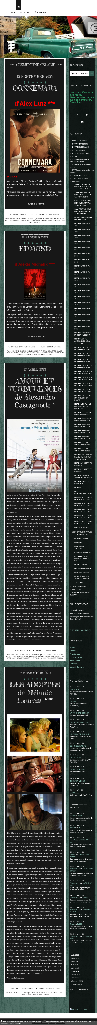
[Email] (18, 5)
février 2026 (75, 974)
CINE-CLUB (78, 542)
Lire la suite (36, 204)
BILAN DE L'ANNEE (81, 538)
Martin (72, 816)
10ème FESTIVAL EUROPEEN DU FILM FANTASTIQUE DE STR (82, 186)
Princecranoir (75, 869)
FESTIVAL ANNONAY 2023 (82, 316)
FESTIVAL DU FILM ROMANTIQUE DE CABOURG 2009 (83, 406)
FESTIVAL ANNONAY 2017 (82, 285)
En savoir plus (17, 1023)
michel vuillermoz (48, 658)
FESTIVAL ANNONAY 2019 (82, 297)
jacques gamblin (12, 220)
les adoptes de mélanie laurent (24, 992)
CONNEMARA (35, 88)
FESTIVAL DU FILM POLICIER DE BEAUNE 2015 (83, 379)
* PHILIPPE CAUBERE (79, 141)
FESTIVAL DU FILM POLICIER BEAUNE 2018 (83, 360)
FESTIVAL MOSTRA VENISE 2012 (83, 464)
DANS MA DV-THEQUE (82, 552)
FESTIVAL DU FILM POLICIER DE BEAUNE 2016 (83, 385)
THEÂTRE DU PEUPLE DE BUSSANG (80, 594)
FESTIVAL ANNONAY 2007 (82, 224)
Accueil (11, 13)
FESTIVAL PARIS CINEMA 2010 (81, 482)
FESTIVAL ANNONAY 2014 (82, 267)
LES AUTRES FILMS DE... (83, 568)
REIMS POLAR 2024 (81, 528)
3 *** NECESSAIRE (27, 214)
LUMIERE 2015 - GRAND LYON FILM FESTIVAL (83, 498)
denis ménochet (45, 992)
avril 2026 (75, 968)
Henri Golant (75, 660)
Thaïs (72, 924)
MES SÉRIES (76, 590)
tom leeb (18, 353)
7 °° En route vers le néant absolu (80, 166)
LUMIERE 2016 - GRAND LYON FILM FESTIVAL (83, 504)
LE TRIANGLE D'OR (78, 757)
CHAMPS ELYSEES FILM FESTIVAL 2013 (83, 218)
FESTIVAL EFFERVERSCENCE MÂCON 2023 (82, 419)
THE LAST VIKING (77, 781)
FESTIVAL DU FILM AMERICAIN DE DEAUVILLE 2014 (82, 341)
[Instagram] (87, 115)
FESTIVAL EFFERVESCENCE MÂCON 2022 (82, 450)
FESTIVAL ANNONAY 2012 (82, 255)
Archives (25, 13)
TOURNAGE (78, 582)
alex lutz (31, 219)
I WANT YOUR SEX (78, 769)
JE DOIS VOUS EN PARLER (82, 532)
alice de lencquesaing (45, 353)
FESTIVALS (76, 181)
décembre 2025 (77, 981)
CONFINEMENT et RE (80, 175)
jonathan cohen (30, 656)
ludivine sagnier (16, 656)
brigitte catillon (32, 658)
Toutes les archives (79, 989)
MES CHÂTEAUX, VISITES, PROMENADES (82, 577)
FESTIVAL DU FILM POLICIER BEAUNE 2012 (83, 348)
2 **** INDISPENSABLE (27, 347)
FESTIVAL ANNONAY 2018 (82, 291)
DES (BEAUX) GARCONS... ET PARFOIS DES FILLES (82, 558)
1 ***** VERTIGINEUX (80, 144)
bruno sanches (54, 220)
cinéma (24, 219)
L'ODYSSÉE (74, 793)
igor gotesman (30, 354)
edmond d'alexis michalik (23, 351)
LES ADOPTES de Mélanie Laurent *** (34, 692)
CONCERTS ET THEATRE (79, 547)
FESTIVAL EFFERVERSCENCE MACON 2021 (82, 413)
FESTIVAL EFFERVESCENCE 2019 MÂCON (82, 425)
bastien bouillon (57, 219)
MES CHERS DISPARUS (82, 572)
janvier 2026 (75, 978)
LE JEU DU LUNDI (80, 565)
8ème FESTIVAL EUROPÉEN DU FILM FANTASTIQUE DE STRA (83, 203)
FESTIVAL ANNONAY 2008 (82, 231)
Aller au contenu (8, 2)
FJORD (73, 701)
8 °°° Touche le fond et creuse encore (82, 171)
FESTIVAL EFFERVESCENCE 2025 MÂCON (82, 438)
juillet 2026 (75, 958)
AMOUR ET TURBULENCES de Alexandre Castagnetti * (35, 393)
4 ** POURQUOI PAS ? (80, 153)
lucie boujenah (28, 353)
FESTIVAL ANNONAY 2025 (82, 328)
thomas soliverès (48, 351)
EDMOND (35, 249)
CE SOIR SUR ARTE (78, 746)
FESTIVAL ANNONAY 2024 (82, 322)
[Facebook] (77, 115)
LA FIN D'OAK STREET (79, 713)
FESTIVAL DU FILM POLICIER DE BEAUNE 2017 (83, 391)
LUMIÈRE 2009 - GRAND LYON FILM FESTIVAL (83, 511)
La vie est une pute (79, 586)
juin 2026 (74, 962)
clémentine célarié (28, 220)
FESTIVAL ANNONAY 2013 (82, 261)
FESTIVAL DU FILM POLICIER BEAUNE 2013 (83, 354)
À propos (40, 13)
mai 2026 (74, 965)
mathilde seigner (45, 354)
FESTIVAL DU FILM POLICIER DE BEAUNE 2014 (83, 373)
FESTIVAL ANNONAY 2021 (82, 310)
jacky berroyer (18, 658)
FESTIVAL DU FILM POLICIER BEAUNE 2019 (83, 366)
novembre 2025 (77, 984)
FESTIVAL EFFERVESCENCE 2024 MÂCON (82, 432)
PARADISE (74, 689)
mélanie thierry (42, 219)
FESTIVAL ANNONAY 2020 (82, 303)
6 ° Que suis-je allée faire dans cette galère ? (80, 160)
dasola (72, 828)
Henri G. (73, 840)
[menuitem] (10, 13)
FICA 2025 (78, 487)
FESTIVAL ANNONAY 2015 (82, 273)
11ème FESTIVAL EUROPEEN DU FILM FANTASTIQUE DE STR (82, 195)
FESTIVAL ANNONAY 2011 (82, 249)
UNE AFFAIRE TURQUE (79, 734)
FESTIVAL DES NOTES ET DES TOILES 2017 (82, 334)
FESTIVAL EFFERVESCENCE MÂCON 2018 (82, 444)
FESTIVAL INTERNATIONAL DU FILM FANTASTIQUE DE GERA (83, 457)
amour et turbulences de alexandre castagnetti (32, 654)
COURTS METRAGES (80, 178)
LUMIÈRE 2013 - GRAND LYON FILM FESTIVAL (83, 517)
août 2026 (75, 955)
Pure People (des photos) (79, 613)
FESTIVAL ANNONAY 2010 (82, 243)
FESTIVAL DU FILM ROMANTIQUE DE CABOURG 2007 (83, 398)
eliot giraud (41, 220)
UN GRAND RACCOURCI (80, 722)
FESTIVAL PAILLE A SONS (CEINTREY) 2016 (83, 476)
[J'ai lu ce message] (94, 1021)
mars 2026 (75, 971)
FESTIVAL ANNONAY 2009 (82, 237)
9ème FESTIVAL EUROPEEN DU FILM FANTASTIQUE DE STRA (83, 211)
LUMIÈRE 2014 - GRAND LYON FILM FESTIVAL (83, 523)
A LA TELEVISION (81, 535)
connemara (15, 219)
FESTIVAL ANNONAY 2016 (82, 279)
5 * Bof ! (27, 650)
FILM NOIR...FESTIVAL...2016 (83, 492)
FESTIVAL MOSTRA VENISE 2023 (83, 470)
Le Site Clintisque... (77, 610)
